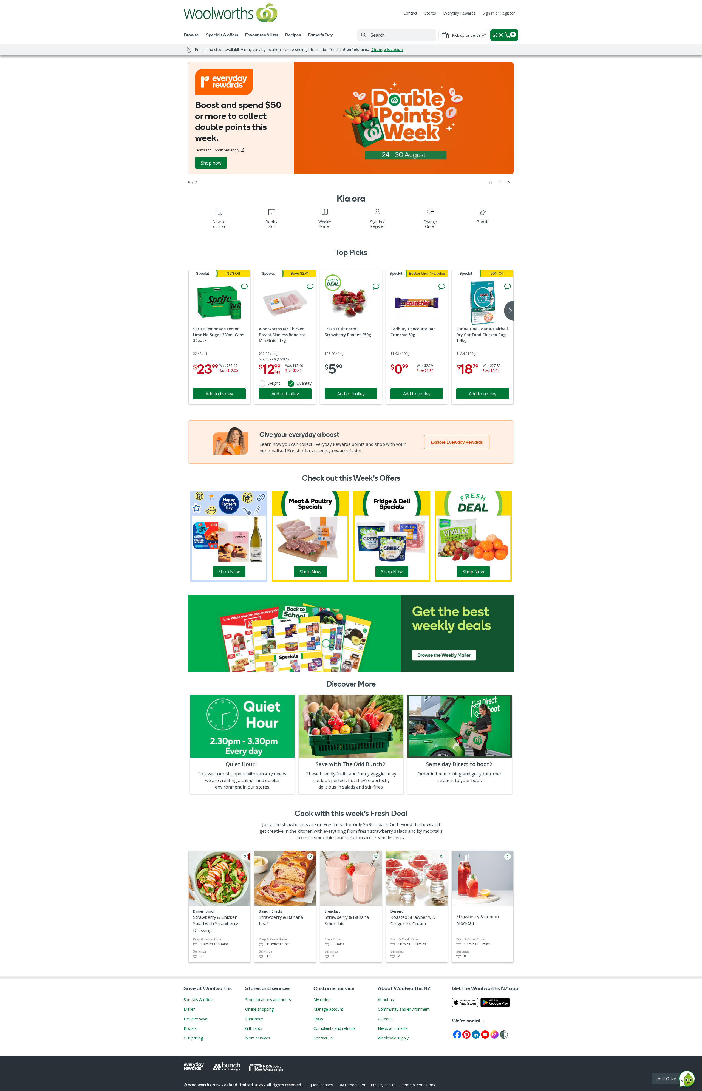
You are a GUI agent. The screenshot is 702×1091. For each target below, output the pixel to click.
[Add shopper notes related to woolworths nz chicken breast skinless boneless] (310, 286)
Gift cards (253, 1028)
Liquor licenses (320, 1084)
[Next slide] (509, 182)
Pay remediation (351, 1084)
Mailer (189, 1009)
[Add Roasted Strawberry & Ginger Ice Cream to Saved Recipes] (442, 856)
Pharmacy (254, 1018)
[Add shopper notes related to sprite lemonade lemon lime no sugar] (244, 286)
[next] (509, 311)
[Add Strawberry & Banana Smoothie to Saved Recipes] (376, 856)
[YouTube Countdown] (485, 1034)
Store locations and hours (268, 999)
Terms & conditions (417, 1084)
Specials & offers (199, 999)
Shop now (211, 163)
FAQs (318, 1018)
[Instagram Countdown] (494, 1034)
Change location (387, 49)
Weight (274, 383)
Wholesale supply (393, 1038)
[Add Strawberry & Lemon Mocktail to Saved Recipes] (507, 856)
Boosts (190, 1028)
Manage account (328, 1009)
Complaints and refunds (334, 1028)
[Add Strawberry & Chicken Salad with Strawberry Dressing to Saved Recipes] (244, 856)
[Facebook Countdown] (457, 1034)
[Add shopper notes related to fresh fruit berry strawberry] (376, 286)
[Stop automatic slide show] (490, 182)
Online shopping (259, 1009)
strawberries (295, 824)
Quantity (304, 383)
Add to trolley (219, 394)
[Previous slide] (499, 182)
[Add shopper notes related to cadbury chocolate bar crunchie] (442, 286)
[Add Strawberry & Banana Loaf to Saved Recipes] (310, 856)
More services (257, 1038)
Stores (430, 13)
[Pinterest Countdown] (466, 1034)
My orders (322, 999)
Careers (385, 1018)
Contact (410, 13)
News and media (393, 1028)
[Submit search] (363, 35)
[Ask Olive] (687, 1080)
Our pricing (193, 1038)
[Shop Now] (228, 536)
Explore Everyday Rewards (457, 442)
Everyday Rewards (459, 13)
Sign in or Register (499, 13)
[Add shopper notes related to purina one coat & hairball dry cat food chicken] (507, 286)
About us (386, 999)
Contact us (323, 1038)
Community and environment (404, 1009)
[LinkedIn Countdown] (476, 1034)
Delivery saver (196, 1018)
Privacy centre (383, 1084)
